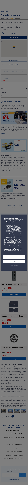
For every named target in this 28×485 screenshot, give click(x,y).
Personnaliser (14, 265)
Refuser (14, 261)
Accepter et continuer (14, 257)
